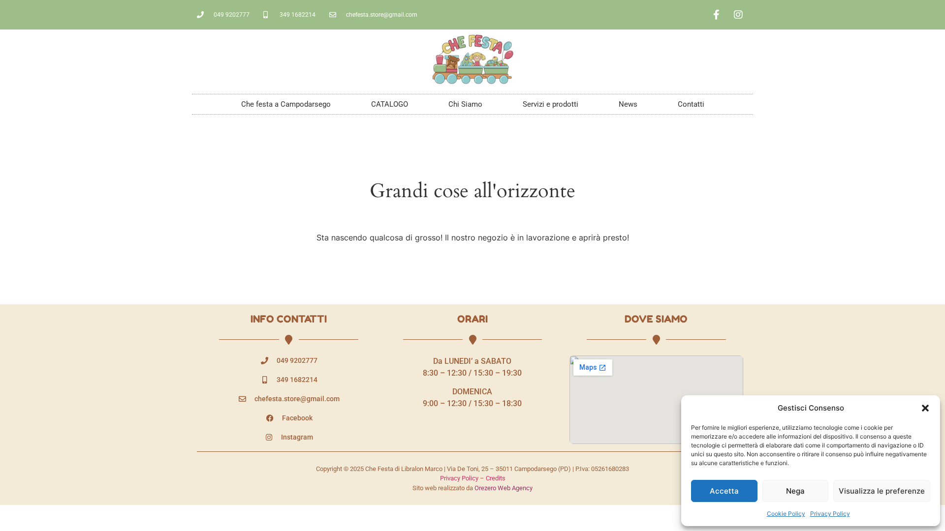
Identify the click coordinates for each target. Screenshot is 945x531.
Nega (795, 491)
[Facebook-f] (716, 15)
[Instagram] (738, 15)
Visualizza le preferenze (882, 491)
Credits (495, 478)
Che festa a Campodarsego (286, 104)
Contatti (691, 104)
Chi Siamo (465, 104)
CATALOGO (389, 104)
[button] (925, 408)
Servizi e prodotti (550, 104)
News (628, 104)
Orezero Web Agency (503, 488)
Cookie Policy (786, 513)
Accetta (724, 491)
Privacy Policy (830, 513)
